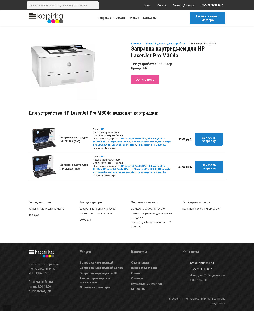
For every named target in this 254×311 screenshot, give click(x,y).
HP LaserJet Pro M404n (144, 141)
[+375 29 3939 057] (185, 269)
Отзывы (137, 278)
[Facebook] (33, 300)
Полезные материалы (147, 283)
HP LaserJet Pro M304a (133, 138)
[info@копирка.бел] (185, 263)
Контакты (138, 289)
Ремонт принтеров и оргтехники (95, 280)
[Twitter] (43, 300)
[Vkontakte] (54, 300)
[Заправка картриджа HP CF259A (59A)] (44, 139)
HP (102, 129)
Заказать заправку (209, 139)
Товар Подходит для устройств (165, 43)
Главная (136, 43)
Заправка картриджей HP (99, 273)
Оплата (136, 273)
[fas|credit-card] (203, 194)
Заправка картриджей (96, 262)
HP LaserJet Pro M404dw (116, 141)
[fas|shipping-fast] (101, 194)
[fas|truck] (50, 194)
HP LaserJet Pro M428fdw (151, 144)
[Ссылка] (46, 18)
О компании (140, 262)
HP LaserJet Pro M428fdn (122, 144)
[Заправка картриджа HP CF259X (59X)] (44, 167)
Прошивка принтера (95, 287)
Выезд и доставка (144, 268)
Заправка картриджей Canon (101, 268)
